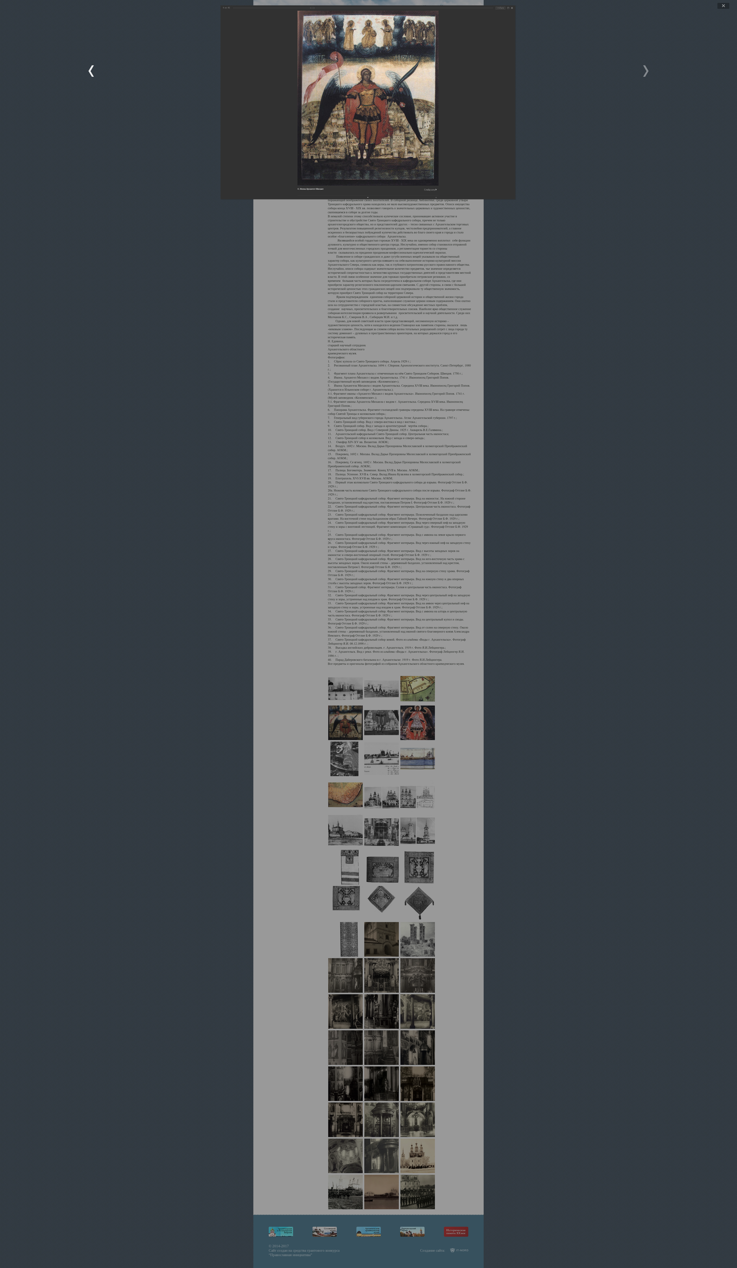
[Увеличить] (508, 8)
